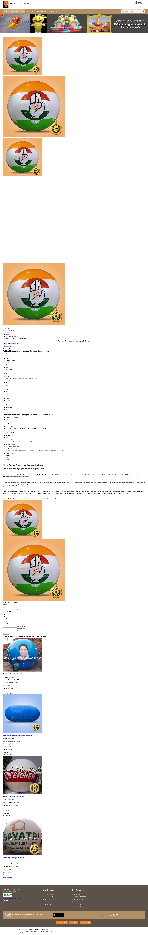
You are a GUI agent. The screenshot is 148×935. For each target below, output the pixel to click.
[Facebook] (4, 901)
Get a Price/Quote (7, 346)
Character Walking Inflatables (81, 901)
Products (8, 334)
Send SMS (74, 922)
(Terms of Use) (46, 929)
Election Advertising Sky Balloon (14, 674)
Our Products (12, 11)
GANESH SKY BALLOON (19, 4)
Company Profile (42, 11)
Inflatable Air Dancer (78, 907)
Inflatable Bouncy (78, 904)
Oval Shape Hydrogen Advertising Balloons (17, 735)
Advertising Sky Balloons (12, 336)
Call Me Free (86, 922)
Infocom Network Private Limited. (45, 931)
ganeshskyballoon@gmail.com (12, 898)
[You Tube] (7, 901)
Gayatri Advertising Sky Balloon (13, 858)
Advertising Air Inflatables (80, 896)
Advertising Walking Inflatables (81, 899)
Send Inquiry (8, 328)
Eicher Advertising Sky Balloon (13, 796)
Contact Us (54, 11)
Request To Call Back (8, 330)
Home (7, 332)
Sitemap (49, 904)
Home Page (30, 11)
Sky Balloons (77, 894)
